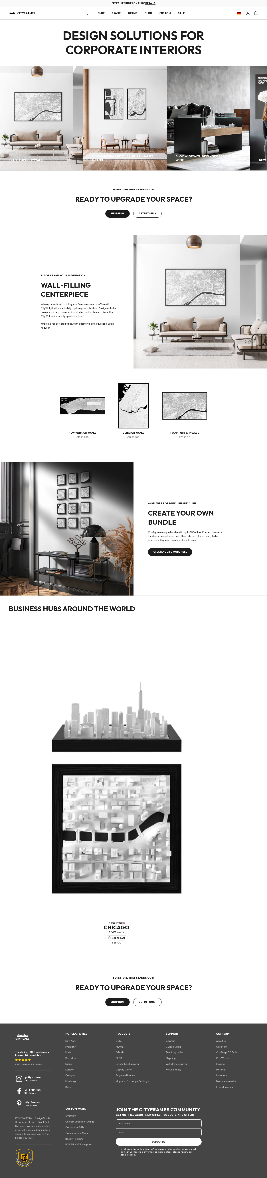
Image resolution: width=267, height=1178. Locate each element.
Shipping (171, 1058)
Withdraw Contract (177, 1064)
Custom (165, 13)
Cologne (70, 1075)
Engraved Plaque (125, 1075)
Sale (181, 13)
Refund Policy (173, 1069)
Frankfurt (70, 1046)
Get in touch (147, 213)
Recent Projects (74, 1138)
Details (150, 3)
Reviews (221, 1064)
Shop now (117, 213)
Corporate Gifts (74, 1127)
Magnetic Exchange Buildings (132, 1081)
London (69, 1069)
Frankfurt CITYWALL (184, 432)
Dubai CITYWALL (133, 432)
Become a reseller (226, 1081)
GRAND (132, 13)
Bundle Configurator (127, 1064)
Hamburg (70, 1081)
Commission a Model (77, 1133)
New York (70, 1041)
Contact (170, 1041)
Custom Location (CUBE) (79, 1121)
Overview (70, 1115)
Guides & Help (173, 1046)
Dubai (68, 1064)
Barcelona (71, 1058)
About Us (221, 1041)
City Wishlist (223, 1058)
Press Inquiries (224, 1087)
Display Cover (124, 1069)
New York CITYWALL (82, 432)
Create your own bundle (170, 551)
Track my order (174, 1052)
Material (221, 1069)
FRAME (116, 13)
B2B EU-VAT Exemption (78, 1144)
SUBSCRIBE (158, 1141)
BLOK (148, 13)
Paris (68, 1052)
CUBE (101, 13)
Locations (222, 1075)
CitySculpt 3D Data (227, 1052)
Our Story (221, 1046)
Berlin (68, 1087)
